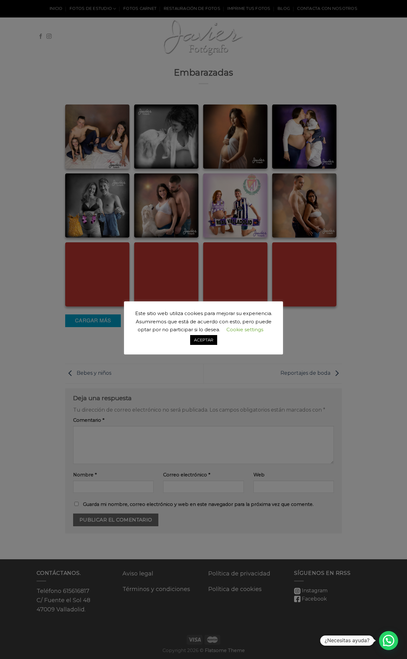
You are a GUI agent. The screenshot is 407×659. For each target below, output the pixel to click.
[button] (388, 640)
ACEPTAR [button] (203, 339)
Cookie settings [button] (244, 329)
